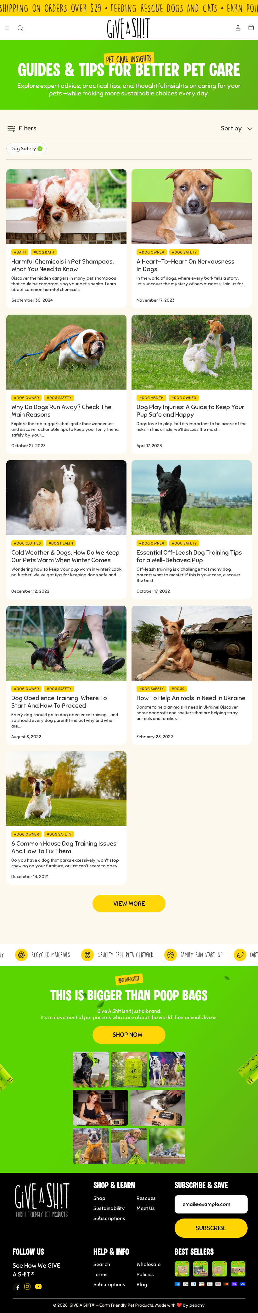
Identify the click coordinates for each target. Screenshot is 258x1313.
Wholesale (148, 1264)
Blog (142, 1285)
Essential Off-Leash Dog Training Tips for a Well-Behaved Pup (189, 556)
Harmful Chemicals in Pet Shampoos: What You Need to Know (62, 265)
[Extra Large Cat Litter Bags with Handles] (238, 1268)
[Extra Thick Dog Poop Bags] (182, 1268)
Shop (99, 1198)
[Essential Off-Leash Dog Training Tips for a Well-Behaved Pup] (192, 497)
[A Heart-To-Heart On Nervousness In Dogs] (192, 206)
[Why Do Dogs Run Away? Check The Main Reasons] (66, 352)
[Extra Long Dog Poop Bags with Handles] (219, 1268)
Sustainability (109, 1208)
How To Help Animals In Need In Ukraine (191, 698)
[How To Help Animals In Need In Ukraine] (192, 643)
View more (129, 904)
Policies (145, 1274)
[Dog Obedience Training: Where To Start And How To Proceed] (66, 643)
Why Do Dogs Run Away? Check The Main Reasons (61, 411)
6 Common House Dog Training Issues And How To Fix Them (63, 847)
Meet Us (146, 1208)
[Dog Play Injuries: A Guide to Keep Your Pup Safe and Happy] (192, 352)
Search (101, 1264)
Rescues (146, 1198)
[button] (237, 128)
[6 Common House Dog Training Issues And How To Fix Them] (66, 788)
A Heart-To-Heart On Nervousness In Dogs (185, 265)
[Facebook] (16, 1286)
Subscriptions (109, 1218)
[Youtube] (38, 1286)
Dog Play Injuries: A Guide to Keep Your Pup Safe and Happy (190, 411)
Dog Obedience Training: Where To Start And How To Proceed (59, 702)
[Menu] (7, 28)
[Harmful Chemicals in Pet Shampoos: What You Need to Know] (66, 206)
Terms (100, 1274)
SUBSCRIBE (211, 1228)
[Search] (20, 28)
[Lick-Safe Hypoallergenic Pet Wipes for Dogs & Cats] (200, 1268)
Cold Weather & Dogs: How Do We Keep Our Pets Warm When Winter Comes (65, 556)
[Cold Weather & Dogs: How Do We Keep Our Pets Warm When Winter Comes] (66, 497)
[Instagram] (27, 1286)
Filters (27, 128)
